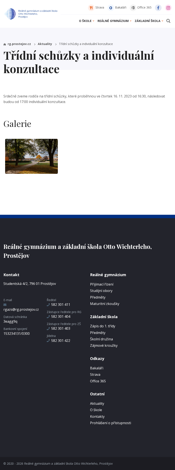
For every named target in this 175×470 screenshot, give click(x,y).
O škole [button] (85, 21)
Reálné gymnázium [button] (113, 21)
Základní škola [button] (147, 21)
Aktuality (45, 44)
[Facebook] (158, 7)
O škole (96, 410)
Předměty (97, 297)
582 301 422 (60, 340)
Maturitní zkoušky (104, 303)
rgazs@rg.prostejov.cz (21, 309)
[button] (168, 20)
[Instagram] (168, 7)
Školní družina (101, 339)
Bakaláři (120, 7)
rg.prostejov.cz (19, 44)
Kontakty (97, 416)
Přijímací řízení (101, 284)
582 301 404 (60, 316)
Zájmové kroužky (104, 345)
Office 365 (144, 7)
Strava (99, 7)
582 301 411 (60, 304)
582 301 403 (60, 328)
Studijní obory (101, 290)
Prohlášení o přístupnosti (110, 423)
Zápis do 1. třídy (102, 326)
